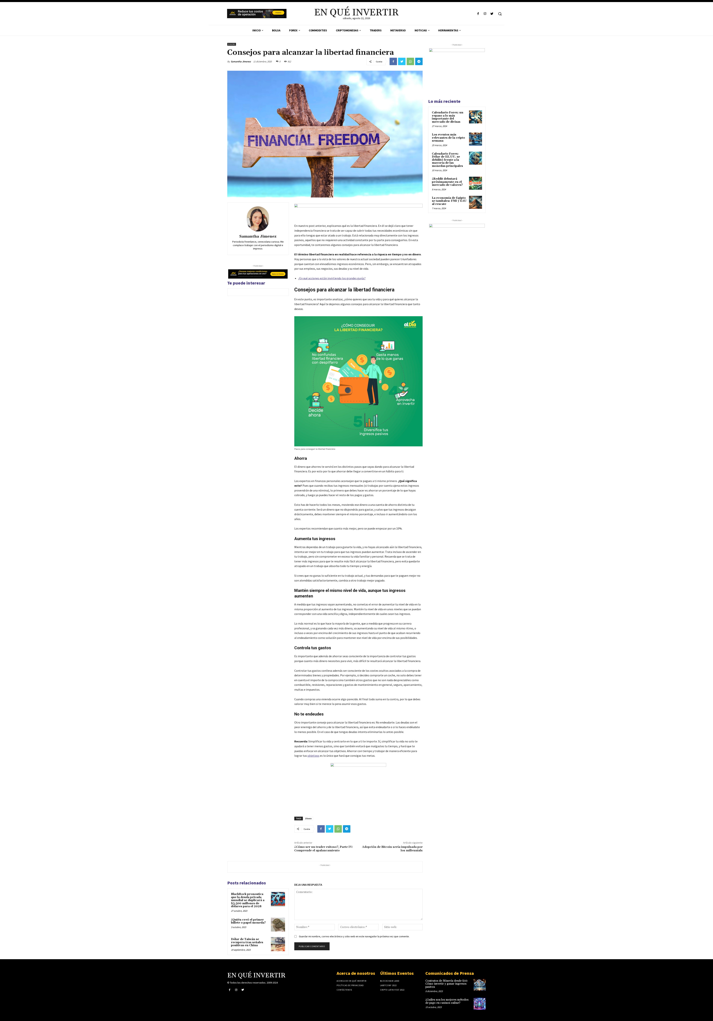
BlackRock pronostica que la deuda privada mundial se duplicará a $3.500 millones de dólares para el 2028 (247, 900)
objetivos (313, 755)
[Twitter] (491, 13)
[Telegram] (419, 61)
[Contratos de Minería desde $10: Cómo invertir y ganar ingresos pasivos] (480, 985)
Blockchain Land (389, 981)
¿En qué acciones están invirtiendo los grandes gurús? (332, 278)
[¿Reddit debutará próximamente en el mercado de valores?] (475, 183)
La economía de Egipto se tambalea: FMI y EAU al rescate (449, 201)
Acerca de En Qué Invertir (351, 981)
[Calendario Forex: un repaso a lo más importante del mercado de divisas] (475, 116)
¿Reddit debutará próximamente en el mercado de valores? (447, 182)
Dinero (231, 44)
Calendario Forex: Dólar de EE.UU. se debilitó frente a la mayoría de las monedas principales (447, 160)
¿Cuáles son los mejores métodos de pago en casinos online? (446, 1001)
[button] (499, 13)
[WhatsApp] (410, 61)
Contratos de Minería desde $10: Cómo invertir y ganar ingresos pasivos (446, 984)
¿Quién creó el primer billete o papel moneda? (248, 921)
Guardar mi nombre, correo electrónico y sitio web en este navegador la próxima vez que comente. (354, 936)
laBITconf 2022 (388, 985)
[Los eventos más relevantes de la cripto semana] (475, 139)
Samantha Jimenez (241, 61)
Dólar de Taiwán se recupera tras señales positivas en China (247, 942)
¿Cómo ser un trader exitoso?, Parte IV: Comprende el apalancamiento (323, 848)
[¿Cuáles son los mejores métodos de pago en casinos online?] (480, 1004)
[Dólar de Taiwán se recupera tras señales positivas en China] (278, 944)
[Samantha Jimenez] (258, 218)
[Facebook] (478, 13)
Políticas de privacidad (350, 985)
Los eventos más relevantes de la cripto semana (448, 138)
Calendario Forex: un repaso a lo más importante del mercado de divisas (447, 117)
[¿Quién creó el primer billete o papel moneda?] (278, 925)
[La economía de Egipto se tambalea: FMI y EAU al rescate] (475, 202)
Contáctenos (344, 990)
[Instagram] (485, 13)
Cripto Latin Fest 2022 (392, 990)
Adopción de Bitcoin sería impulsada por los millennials (392, 848)
